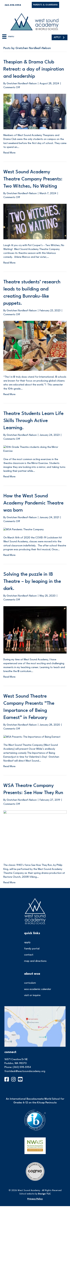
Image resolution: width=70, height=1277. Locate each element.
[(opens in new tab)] (35, 1026)
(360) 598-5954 (22, 1067)
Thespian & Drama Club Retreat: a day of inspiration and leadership (33, 69)
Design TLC (44, 1194)
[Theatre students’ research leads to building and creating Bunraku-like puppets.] (35, 346)
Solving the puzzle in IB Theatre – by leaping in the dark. (32, 581)
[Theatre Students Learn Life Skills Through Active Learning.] (35, 449)
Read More (9, 153)
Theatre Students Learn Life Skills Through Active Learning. (33, 420)
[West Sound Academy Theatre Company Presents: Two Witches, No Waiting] (35, 221)
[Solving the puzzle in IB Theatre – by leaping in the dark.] (35, 629)
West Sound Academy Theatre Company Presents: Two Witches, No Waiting (32, 179)
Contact (28, 954)
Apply (27, 942)
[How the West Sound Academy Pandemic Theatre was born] (23, 529)
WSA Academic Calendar (37, 989)
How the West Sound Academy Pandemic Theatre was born (33, 503)
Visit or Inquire (32, 995)
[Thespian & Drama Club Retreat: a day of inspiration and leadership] (35, 111)
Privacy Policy (35, 1199)
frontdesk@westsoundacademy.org (24, 1071)
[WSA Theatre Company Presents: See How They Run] (35, 834)
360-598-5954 (13, 5)
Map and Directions (35, 961)
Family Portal (31, 948)
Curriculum (30, 983)
